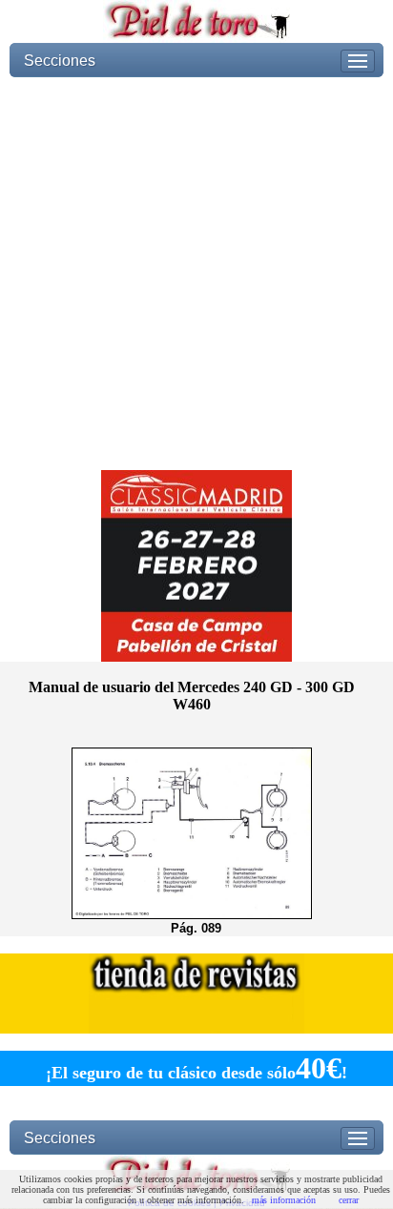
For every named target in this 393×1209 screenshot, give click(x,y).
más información (284, 1200)
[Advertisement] (196, 273)
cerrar (349, 1200)
